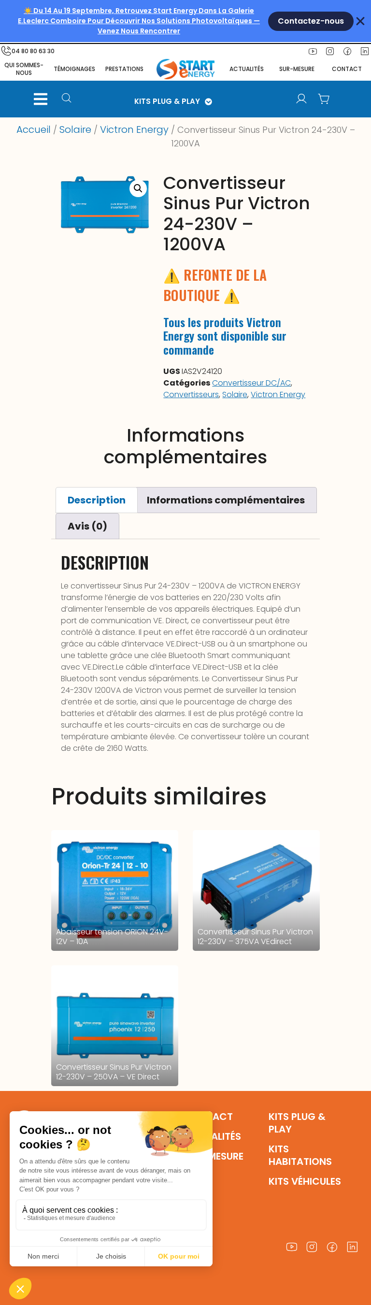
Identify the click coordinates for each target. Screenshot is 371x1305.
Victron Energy (134, 129)
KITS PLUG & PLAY (167, 101)
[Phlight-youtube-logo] (312, 51)
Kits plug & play (297, 1123)
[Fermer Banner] (360, 21)
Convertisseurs (191, 394)
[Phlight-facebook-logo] (347, 51)
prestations (124, 69)
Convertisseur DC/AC (251, 382)
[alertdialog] (185, 21)
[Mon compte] (301, 99)
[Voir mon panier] (323, 99)
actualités (246, 69)
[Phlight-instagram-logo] (330, 51)
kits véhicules (305, 1181)
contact (347, 69)
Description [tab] (97, 500)
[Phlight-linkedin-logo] (352, 1247)
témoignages (74, 69)
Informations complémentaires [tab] (226, 500)
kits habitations (300, 1155)
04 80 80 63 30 (33, 51)
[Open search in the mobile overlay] (70, 99)
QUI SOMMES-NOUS (23, 69)
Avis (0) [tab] (87, 526)
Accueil (33, 129)
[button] (40, 99)
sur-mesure (296, 69)
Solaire (75, 129)
